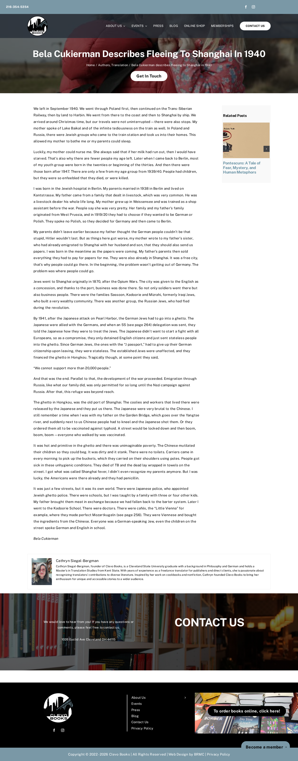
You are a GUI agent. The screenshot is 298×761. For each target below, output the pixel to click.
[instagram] (253, 6)
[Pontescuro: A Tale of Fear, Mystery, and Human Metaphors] (246, 125)
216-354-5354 (17, 6)
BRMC (199, 754)
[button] (226, 149)
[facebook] (246, 6)
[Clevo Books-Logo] (37, 18)
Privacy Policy (218, 754)
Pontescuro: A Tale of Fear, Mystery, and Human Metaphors (241, 168)
